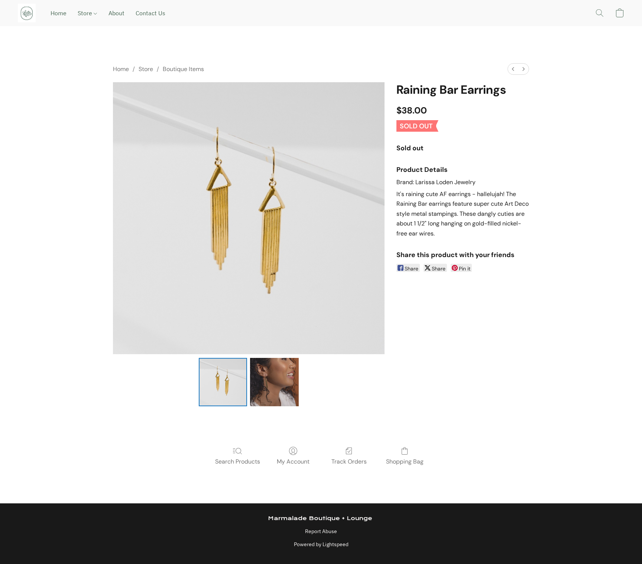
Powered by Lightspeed (321, 544)
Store (86, 13)
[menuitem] (513, 69)
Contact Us (150, 13)
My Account (293, 461)
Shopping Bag (405, 461)
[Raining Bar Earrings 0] (223, 382)
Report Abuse (321, 531)
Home (59, 13)
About (116, 13)
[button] (27, 13)
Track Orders (349, 461)
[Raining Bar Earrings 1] (274, 382)
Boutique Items (183, 69)
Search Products (237, 461)
